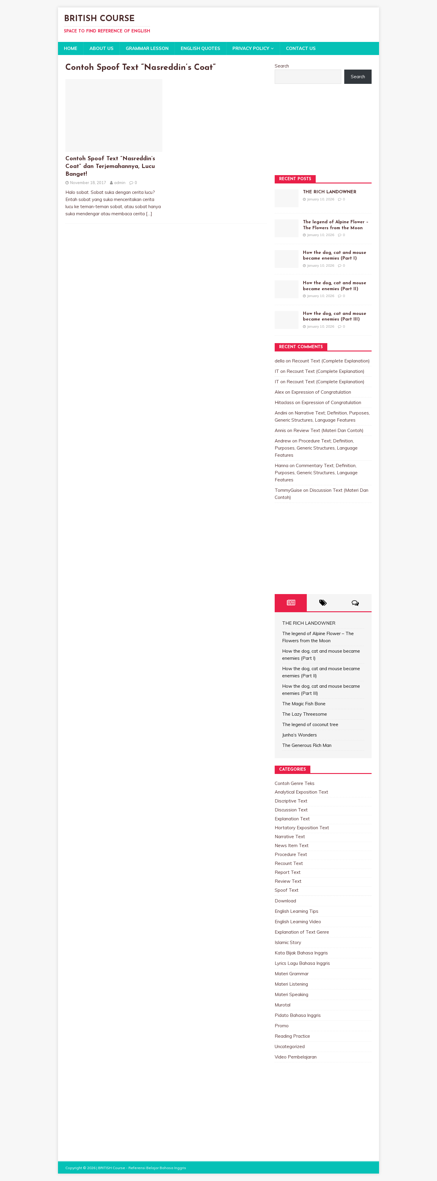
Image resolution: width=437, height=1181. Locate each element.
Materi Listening (291, 984)
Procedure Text (291, 854)
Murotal (282, 1005)
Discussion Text (291, 810)
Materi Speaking (291, 994)
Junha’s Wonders (299, 735)
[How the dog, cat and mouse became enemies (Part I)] (286, 264)
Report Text (288, 872)
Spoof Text (286, 890)
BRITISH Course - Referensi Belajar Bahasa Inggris (142, 1168)
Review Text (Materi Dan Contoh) (328, 430)
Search (282, 66)
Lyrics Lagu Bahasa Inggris (302, 963)
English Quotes (200, 48)
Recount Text (289, 863)
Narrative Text (290, 836)
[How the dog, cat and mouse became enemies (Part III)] (286, 325)
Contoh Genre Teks (295, 783)
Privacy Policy (250, 48)
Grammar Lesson (147, 48)
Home (70, 48)
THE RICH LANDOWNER (329, 192)
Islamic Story (288, 942)
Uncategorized (290, 1046)
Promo (282, 1025)
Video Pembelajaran (296, 1057)
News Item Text (292, 845)
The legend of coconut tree (310, 724)
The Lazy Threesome (304, 714)
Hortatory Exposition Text (302, 827)
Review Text (288, 881)
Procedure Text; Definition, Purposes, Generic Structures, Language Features (316, 448)
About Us (101, 48)
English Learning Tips (296, 911)
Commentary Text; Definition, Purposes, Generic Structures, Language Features (316, 473)
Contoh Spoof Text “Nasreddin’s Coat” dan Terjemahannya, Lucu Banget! (110, 166)
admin (119, 182)
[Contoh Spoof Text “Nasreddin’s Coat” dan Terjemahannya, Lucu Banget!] (113, 148)
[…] (149, 213)
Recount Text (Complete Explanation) (331, 361)
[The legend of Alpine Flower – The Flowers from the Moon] (286, 233)
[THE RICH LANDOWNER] (286, 203)
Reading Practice (292, 1036)
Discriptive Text (291, 801)
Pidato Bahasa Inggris (298, 1015)
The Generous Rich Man (306, 745)
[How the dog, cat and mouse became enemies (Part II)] (286, 294)
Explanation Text (292, 819)
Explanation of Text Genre (302, 932)
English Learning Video (298, 921)
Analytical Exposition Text (301, 792)
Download (285, 901)
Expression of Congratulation (321, 392)
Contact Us (301, 48)
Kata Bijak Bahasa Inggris (301, 953)
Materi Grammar (292, 973)
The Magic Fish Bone (304, 703)
